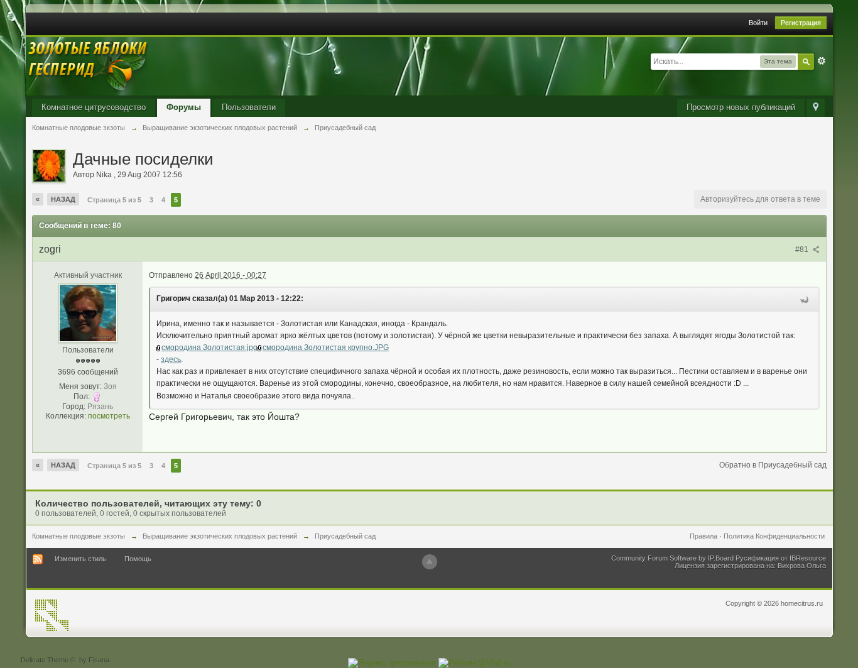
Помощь (137, 558)
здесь (171, 359)
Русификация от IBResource (780, 558)
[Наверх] (429, 561)
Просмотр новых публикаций (741, 107)
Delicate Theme (44, 660)
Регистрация (801, 22)
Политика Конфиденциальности (774, 536)
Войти (758, 22)
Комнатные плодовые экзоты (78, 536)
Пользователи (249, 107)
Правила (703, 536)
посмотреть (109, 416)
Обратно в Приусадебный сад (773, 465)
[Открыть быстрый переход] (815, 108)
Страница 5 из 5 (114, 200)
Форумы (183, 107)
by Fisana (94, 660)
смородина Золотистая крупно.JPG (326, 347)
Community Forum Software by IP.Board (672, 558)
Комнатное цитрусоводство (93, 107)
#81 (802, 249)
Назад (63, 199)
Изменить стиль (80, 558)
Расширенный (822, 61)
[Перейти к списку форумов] (88, 65)
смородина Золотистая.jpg (209, 347)
